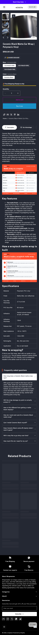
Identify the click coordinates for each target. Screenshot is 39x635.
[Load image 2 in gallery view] (5, 24)
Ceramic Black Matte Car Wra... (18, 118)
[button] (13, 16)
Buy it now (19, 106)
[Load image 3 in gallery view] (5, 32)
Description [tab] (10, 127)
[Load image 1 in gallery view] (5, 16)
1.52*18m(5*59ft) (23, 65)
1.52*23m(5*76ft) (9, 69)
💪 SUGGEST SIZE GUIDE (13, 57)
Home (5, 118)
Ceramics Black (8, 77)
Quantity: (6, 89)
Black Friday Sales (18, 2)
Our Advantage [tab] (27, 127)
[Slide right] (8, 37)
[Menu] (4, 7)
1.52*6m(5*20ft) (9, 65)
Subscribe (18, 614)
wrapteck (10, 632)
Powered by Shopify (19, 632)
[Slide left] (3, 37)
